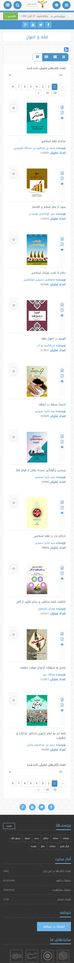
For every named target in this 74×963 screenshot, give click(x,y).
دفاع (43, 846)
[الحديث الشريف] (16, 956)
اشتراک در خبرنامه (54, 926)
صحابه (55, 838)
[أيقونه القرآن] (63, 956)
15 (47, 93)
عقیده (33, 846)
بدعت (36, 838)
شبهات (66, 838)
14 (54, 93)
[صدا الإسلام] (32, 956)
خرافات (52, 846)
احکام (45, 838)
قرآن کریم (64, 846)
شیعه (27, 838)
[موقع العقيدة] (47, 956)
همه (9, 825)
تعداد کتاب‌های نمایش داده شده (46, 68)
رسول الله (15, 838)
